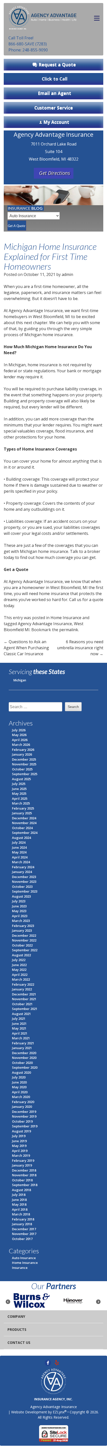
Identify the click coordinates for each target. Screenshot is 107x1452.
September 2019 (24, 1126)
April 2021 (19, 1033)
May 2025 (19, 793)
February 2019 (23, 1160)
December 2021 (24, 994)
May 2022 (19, 969)
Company (16, 1316)
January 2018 (22, 1224)
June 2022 (19, 965)
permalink (68, 629)
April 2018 (19, 1209)
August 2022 (21, 955)
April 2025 (19, 798)
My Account (56, 122)
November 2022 (24, 940)
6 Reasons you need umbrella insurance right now (80, 648)
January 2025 (22, 813)
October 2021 (22, 1004)
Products (16, 1329)
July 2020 (18, 1077)
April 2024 (19, 857)
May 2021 (19, 1028)
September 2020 (24, 1067)
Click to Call (54, 79)
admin (67, 274)
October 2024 (22, 828)
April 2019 (19, 1150)
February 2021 (23, 1043)
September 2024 (24, 832)
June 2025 (19, 788)
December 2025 (24, 759)
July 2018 (18, 1194)
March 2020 (21, 1097)
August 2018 (21, 1190)
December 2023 (24, 877)
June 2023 (19, 906)
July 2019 (18, 1136)
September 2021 (24, 1008)
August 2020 (21, 1072)
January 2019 (22, 1165)
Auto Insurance (24, 1258)
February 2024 (23, 867)
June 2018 (19, 1199)
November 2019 (24, 1116)
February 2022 (23, 984)
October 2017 (22, 1239)
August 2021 (21, 1013)
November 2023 (24, 881)
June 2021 (19, 1023)
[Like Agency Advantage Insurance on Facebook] (48, 1362)
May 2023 (19, 911)
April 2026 (19, 740)
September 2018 (24, 1185)
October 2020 (22, 1062)
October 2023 (22, 886)
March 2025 (21, 803)
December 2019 (24, 1111)
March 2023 (21, 920)
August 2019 (21, 1131)
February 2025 (23, 808)
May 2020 (19, 1087)
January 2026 (22, 754)
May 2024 (19, 852)
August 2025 (21, 779)
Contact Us (18, 1342)
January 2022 (22, 989)
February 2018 (23, 1219)
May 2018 (19, 1204)
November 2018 (24, 1175)
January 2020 (22, 1106)
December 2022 (24, 935)
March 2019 (21, 1155)
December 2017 (24, 1229)
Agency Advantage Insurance (45, 623)
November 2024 (24, 823)
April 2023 (19, 916)
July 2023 (18, 901)
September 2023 (24, 891)
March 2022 (21, 979)
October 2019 (22, 1121)
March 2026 (21, 744)
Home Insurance (66, 617)
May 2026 (19, 735)
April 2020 (19, 1092)
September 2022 (24, 950)
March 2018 (21, 1214)
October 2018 (22, 1180)
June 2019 (19, 1141)
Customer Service (53, 108)
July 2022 (18, 960)
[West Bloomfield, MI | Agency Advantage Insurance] (42, 16)
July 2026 (18, 730)
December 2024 (24, 818)
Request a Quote (57, 64)
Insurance (20, 1267)
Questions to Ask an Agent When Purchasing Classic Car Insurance (26, 648)
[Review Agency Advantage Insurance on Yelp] (57, 1362)
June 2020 (19, 1082)
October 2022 (22, 945)
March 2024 (21, 862)
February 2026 (23, 749)
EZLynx (58, 1412)
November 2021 (24, 999)
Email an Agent (54, 93)
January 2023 (22, 930)
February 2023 (23, 925)
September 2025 (24, 774)
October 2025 (22, 769)
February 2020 (23, 1102)
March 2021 (21, 1038)
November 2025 (24, 764)
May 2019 (19, 1145)
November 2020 (24, 1057)
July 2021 (18, 1018)
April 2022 (19, 974)
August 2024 (21, 837)
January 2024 (22, 871)
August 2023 (21, 896)
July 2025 (18, 783)
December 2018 (24, 1170)
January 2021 (22, 1048)
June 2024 (19, 847)
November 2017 (24, 1233)
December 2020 (24, 1053)
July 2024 (18, 842)
